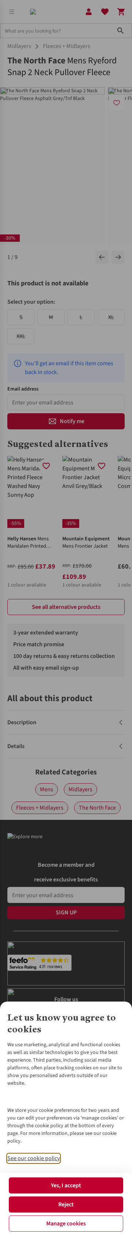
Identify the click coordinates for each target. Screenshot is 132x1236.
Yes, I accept (66, 1185)
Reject (66, 1204)
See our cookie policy (33, 1158)
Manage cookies (66, 1224)
